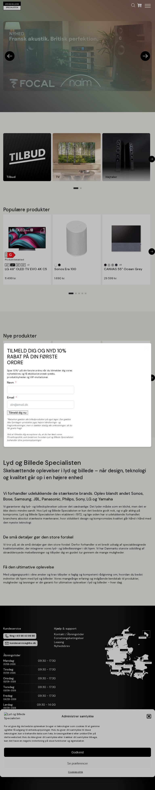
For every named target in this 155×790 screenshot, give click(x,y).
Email (10, 397)
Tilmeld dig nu (17, 412)
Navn (10, 382)
